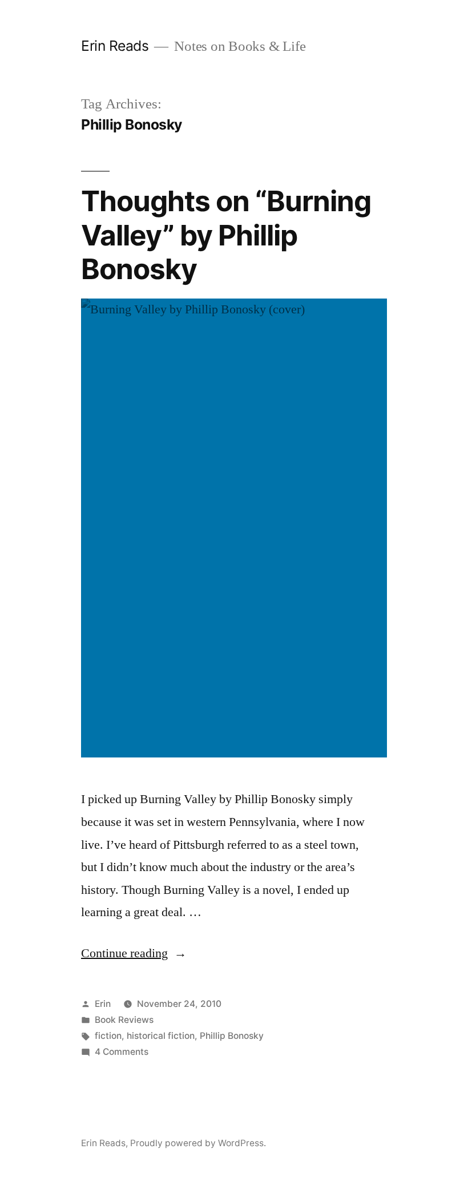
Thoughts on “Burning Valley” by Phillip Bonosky (226, 235)
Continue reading (134, 953)
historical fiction (161, 1035)
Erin (103, 1003)
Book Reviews (124, 1019)
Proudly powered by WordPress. (198, 1143)
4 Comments (121, 1051)
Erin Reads (114, 45)
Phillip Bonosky (232, 1035)
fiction (108, 1035)
